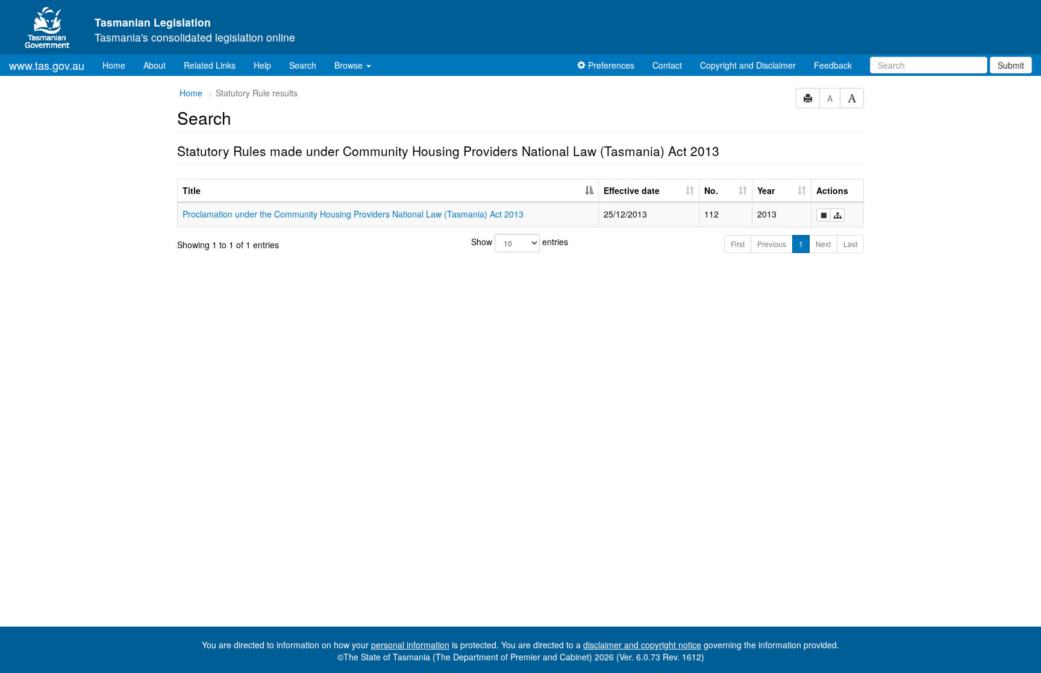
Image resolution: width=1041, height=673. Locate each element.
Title (192, 190)
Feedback (833, 65)
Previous (771, 244)
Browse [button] (349, 65)
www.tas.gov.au (46, 65)
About (154, 65)
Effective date (632, 190)
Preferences (610, 65)
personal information (410, 645)
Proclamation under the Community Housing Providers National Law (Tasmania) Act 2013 (353, 214)
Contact (667, 65)
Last (850, 244)
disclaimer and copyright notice (642, 645)
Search (302, 65)
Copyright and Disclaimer (748, 65)
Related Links (210, 65)
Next (823, 244)
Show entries (519, 242)
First (738, 244)
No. (711, 190)
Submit (1011, 65)
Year (766, 190)
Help (262, 65)
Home (118, 64)
